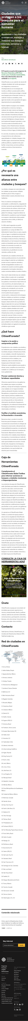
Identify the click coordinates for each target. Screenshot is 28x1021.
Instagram (22, 1004)
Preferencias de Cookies (6, 1003)
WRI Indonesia (17, 979)
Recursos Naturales (8, 59)
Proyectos (3, 968)
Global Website (17, 970)
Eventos (3, 992)
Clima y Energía (5, 988)
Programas (4, 966)
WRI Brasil (16, 974)
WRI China (16, 976)
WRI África (16, 972)
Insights (3, 969)
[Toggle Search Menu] (22, 2)
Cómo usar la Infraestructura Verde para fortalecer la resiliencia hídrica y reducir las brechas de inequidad (12, 923)
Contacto (3, 990)
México (3, 980)
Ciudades (3, 986)
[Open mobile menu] (25, 2)
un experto (12, 78)
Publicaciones (5, 971)
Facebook (15, 1004)
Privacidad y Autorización (7, 998)
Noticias (3, 994)
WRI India (16, 978)
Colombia (3, 978)
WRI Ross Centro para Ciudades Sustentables (13, 74)
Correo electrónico (8, 945)
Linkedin (20, 1004)
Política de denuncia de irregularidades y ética (6, 1000)
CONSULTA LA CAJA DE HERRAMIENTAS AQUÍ (13, 560)
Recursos (3, 996)
